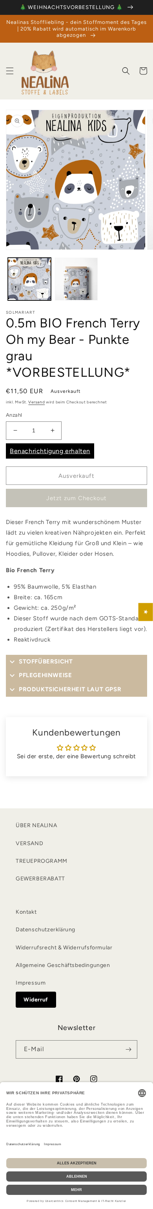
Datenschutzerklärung (45, 929)
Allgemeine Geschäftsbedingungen (63, 965)
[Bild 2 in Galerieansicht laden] (76, 279)
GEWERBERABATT (40, 878)
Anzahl (14, 415)
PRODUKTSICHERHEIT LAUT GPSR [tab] (70, 689)
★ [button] (145, 611)
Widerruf (36, 999)
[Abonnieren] (128, 1049)
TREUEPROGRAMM (41, 861)
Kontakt (26, 912)
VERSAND (29, 843)
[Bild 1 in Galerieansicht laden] (29, 279)
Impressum (31, 982)
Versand (36, 402)
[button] (9, 71)
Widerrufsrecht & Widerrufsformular (64, 947)
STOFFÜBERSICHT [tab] (46, 661)
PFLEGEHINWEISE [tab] (45, 675)
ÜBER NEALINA (36, 825)
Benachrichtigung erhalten (50, 451)
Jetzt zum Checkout (76, 498)
